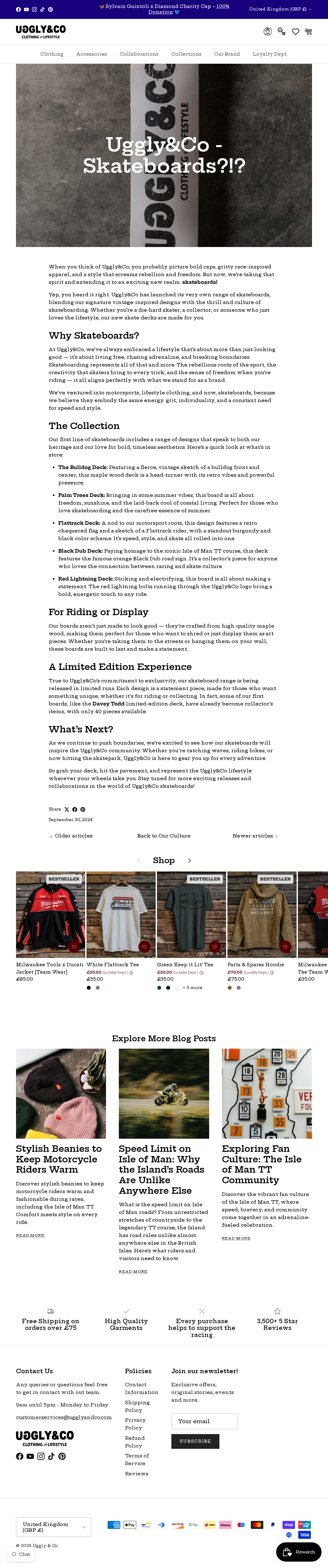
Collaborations (139, 54)
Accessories (91, 54)
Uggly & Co (45, 1545)
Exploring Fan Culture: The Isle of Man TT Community (262, 1164)
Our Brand (227, 54)
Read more (30, 1235)
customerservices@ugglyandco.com (64, 1417)
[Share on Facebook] (74, 809)
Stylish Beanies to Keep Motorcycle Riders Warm (59, 1159)
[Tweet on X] (66, 809)
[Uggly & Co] (41, 31)
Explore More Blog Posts (164, 1038)
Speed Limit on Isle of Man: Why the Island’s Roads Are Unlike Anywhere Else (161, 1169)
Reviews (136, 1474)
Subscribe (195, 1441)
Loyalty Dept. (270, 54)
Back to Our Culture (164, 836)
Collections (186, 54)
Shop (164, 860)
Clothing (51, 54)
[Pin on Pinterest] (82, 809)
